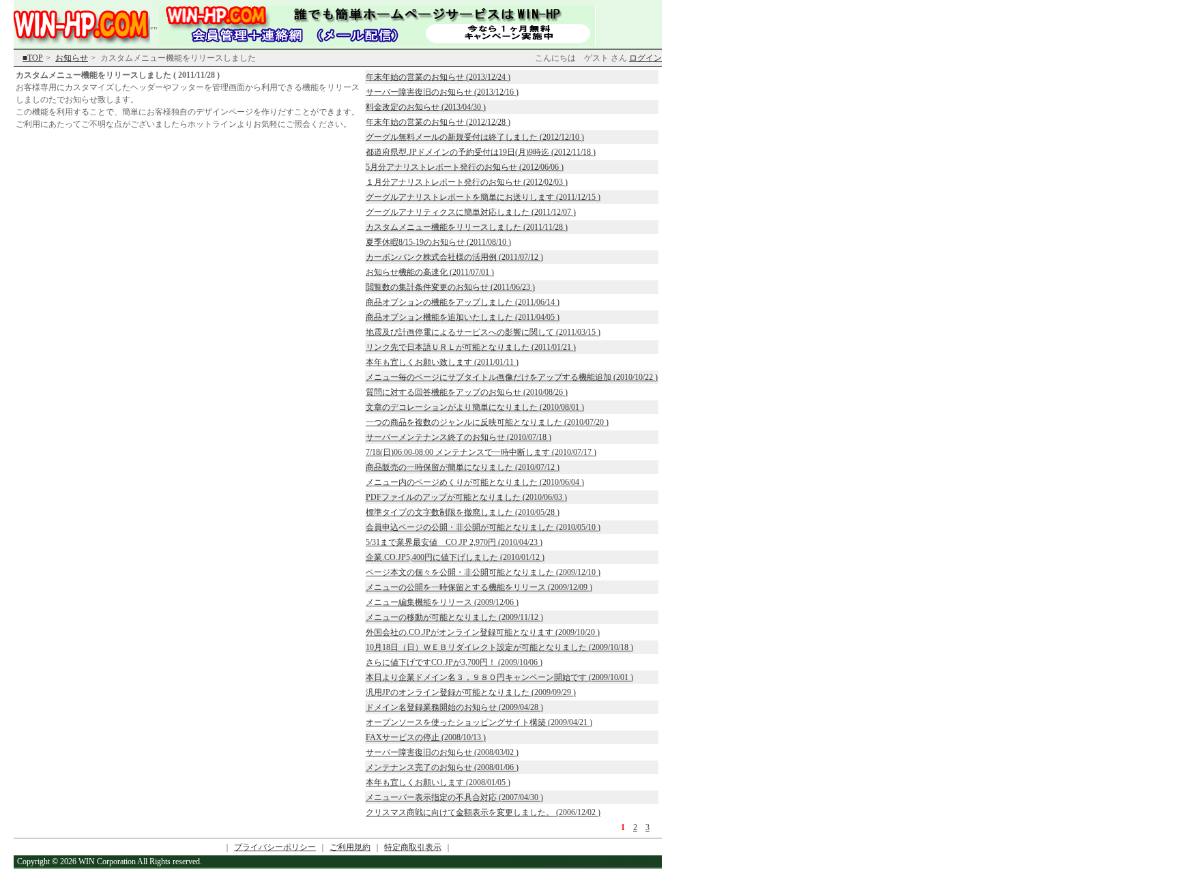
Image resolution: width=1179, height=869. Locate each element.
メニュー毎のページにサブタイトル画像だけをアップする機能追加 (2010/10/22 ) (512, 377)
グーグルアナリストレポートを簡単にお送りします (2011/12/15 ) (483, 197)
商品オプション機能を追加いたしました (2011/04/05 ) (462, 317)
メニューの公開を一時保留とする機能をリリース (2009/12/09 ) (479, 587)
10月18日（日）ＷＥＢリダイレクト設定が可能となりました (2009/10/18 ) (499, 647)
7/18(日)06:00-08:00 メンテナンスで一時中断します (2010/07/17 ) (481, 452)
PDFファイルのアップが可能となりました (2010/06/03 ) (466, 497)
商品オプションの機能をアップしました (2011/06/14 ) (462, 302)
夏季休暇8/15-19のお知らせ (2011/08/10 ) (438, 242)
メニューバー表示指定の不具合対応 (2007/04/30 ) (454, 797)
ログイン (645, 58)
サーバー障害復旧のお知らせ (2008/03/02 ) (442, 752)
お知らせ (71, 58)
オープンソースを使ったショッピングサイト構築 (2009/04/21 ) (479, 722)
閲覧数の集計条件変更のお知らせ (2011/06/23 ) (450, 287)
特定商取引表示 (412, 847)
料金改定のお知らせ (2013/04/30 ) (426, 107)
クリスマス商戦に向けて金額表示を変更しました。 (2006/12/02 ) (483, 812)
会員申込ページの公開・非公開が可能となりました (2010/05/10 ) (483, 527)
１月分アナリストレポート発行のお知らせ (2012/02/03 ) (467, 182)
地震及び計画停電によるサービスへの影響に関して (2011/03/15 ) (483, 332)
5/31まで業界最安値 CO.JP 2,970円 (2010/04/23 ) (454, 542)
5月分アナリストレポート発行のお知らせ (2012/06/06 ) (465, 167)
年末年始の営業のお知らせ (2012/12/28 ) (438, 122)
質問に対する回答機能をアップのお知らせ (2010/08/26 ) (467, 392)
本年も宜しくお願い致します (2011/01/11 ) (442, 362)
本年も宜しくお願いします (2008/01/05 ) (438, 782)
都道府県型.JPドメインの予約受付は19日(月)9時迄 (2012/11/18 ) (481, 152)
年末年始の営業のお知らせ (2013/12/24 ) (438, 77)
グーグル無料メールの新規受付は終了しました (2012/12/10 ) (475, 137)
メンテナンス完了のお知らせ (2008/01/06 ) (442, 767)
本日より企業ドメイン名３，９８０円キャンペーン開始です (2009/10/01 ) (499, 677)
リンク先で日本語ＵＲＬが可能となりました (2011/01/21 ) (471, 347)
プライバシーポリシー (275, 847)
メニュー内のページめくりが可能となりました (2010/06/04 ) (475, 482)
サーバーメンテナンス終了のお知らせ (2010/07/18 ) (458, 437)
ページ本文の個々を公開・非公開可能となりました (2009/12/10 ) (483, 572)
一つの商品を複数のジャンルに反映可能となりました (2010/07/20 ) (487, 422)
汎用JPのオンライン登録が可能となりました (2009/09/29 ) (471, 692)
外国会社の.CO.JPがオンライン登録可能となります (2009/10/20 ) (483, 632)
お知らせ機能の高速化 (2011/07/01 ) (430, 272)
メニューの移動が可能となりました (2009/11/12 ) (454, 617)
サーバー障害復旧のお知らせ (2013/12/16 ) (442, 92)
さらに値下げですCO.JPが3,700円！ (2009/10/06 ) (454, 662)
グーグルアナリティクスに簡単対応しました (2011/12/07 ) (471, 212)
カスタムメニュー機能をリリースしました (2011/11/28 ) (467, 227)
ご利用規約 (350, 847)
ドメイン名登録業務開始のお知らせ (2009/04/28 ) (454, 707)
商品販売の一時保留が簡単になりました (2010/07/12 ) (462, 467)
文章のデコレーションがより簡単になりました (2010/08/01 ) (475, 407)
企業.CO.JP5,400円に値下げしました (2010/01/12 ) (455, 557)
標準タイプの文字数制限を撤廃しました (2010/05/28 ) (462, 512)
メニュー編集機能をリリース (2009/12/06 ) (442, 602)
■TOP (33, 58)
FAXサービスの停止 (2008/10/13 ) (426, 737)
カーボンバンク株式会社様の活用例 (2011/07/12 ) (454, 257)
